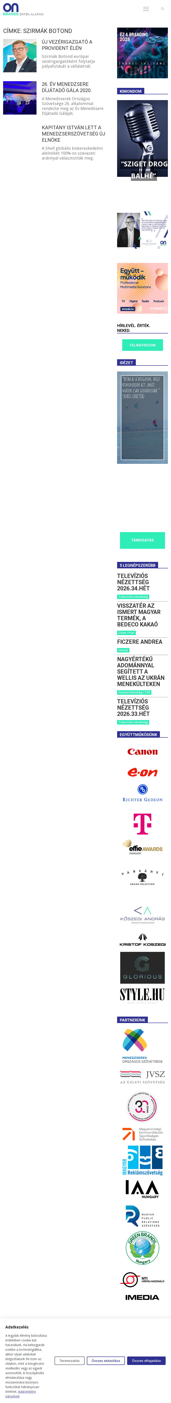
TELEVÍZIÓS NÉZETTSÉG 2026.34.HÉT (133, 582)
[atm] (142, 312)
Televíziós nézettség (133, 597)
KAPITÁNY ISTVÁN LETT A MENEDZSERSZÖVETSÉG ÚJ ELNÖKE (73, 134)
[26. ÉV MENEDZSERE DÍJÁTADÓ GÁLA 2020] (20, 98)
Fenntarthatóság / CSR (134, 692)
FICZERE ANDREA (139, 642)
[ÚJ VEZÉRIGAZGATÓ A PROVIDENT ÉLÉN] (20, 55)
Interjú (123, 650)
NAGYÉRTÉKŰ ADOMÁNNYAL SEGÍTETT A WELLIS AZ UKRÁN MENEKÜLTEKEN (141, 671)
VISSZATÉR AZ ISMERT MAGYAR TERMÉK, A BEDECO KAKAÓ (139, 615)
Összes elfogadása (146, 1361)
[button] (162, 9)
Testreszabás (69, 1361)
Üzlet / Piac (126, 633)
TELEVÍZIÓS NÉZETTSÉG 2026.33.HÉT (133, 707)
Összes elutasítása (106, 1361)
